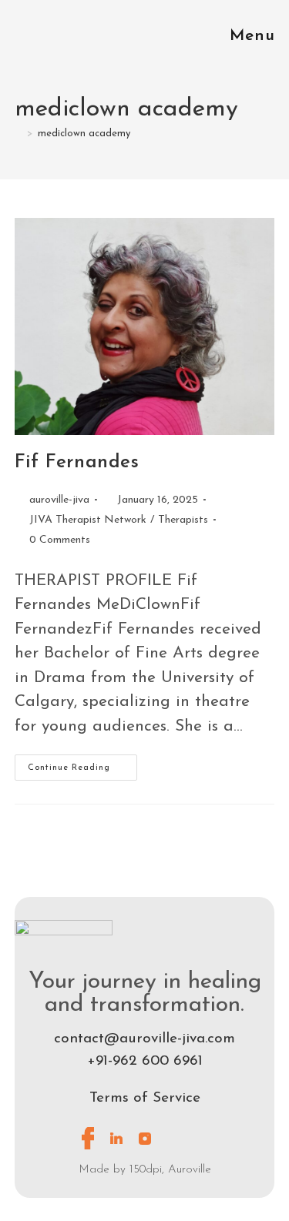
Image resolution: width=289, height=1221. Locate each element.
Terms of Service (144, 1098)
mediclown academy (84, 134)
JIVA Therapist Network (87, 520)
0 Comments (59, 540)
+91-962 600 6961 (145, 1061)
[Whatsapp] (173, 1138)
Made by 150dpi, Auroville (145, 1170)
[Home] (18, 134)
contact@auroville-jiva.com (144, 1039)
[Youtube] (201, 1138)
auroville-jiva (59, 500)
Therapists (183, 520)
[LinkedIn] (116, 1138)
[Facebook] (87, 1138)
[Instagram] (144, 1138)
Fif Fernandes (77, 462)
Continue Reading (82, 763)
